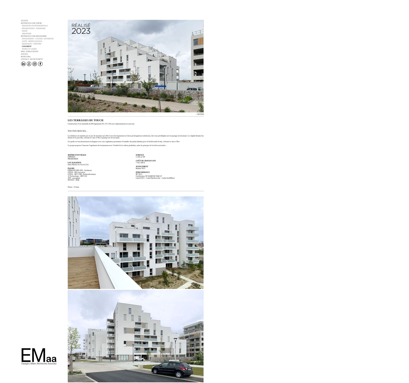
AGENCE (24, 54)
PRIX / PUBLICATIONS (29, 51)
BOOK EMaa (26, 56)
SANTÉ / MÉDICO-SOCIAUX (31, 41)
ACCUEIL (24, 20)
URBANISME (26, 33)
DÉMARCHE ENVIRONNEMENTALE (34, 26)
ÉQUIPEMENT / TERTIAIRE (31, 44)
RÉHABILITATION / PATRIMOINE (33, 28)
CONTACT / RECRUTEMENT (32, 59)
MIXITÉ (24, 31)
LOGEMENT (26, 46)
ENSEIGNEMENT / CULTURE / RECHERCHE (37, 39)
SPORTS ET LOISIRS (29, 49)
